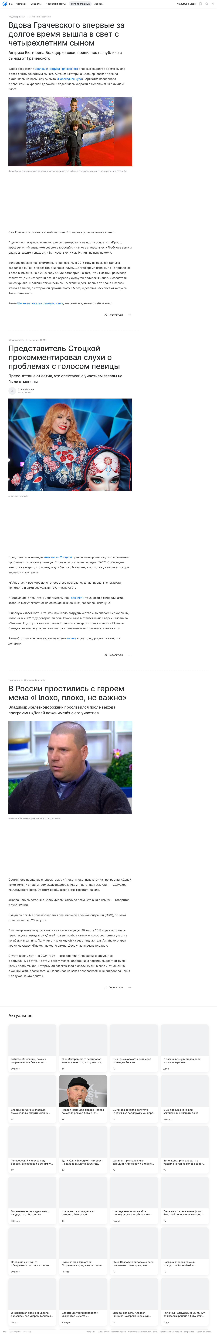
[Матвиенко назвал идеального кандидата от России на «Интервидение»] (32, 1200)
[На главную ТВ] (10, 4)
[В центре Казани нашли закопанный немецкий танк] (185, 1099)
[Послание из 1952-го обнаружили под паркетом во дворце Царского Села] (32, 1251)
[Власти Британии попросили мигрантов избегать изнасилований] (83, 1302)
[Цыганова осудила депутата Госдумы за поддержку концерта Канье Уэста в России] (134, 1099)
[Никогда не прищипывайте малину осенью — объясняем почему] (134, 1200)
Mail (5, 1332)
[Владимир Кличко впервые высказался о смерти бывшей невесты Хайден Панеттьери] (32, 1099)
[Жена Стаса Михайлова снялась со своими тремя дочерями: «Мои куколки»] (134, 1251)
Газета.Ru (46, 16)
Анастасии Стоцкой (58, 557)
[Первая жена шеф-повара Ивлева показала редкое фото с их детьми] (83, 1099)
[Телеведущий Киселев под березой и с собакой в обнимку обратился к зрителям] (32, 1150)
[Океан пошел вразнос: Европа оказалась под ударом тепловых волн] (32, 1302)
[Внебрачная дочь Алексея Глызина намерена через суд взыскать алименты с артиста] (134, 1302)
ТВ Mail (43, 340)
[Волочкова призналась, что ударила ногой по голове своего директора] (185, 1150)
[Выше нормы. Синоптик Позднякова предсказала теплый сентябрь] (83, 1251)
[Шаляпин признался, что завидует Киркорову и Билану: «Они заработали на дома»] (134, 1150)
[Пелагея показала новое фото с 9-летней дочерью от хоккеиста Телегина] (185, 1200)
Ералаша (41, 68)
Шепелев (23, 303)
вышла (71, 638)
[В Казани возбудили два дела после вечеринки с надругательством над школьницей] (185, 1048)
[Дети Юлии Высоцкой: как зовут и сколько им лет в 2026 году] (83, 1150)
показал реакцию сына (47, 303)
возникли (77, 597)
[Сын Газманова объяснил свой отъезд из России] (134, 1048)
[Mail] (5, 4)
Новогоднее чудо (70, 79)
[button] (70, 132)
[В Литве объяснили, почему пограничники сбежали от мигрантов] (32, 1048)
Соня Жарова (26, 389)
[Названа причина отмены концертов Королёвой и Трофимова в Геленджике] (185, 1251)
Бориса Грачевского (63, 68)
